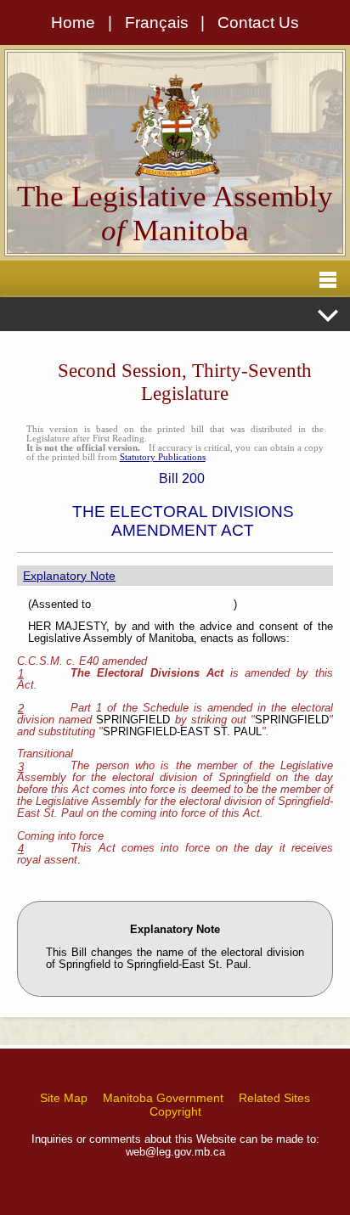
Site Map (64, 1098)
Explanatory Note (69, 575)
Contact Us (258, 22)
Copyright (175, 1111)
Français (157, 22)
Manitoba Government (163, 1098)
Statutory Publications (163, 457)
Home (73, 22)
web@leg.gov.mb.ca (175, 1151)
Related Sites (274, 1098)
